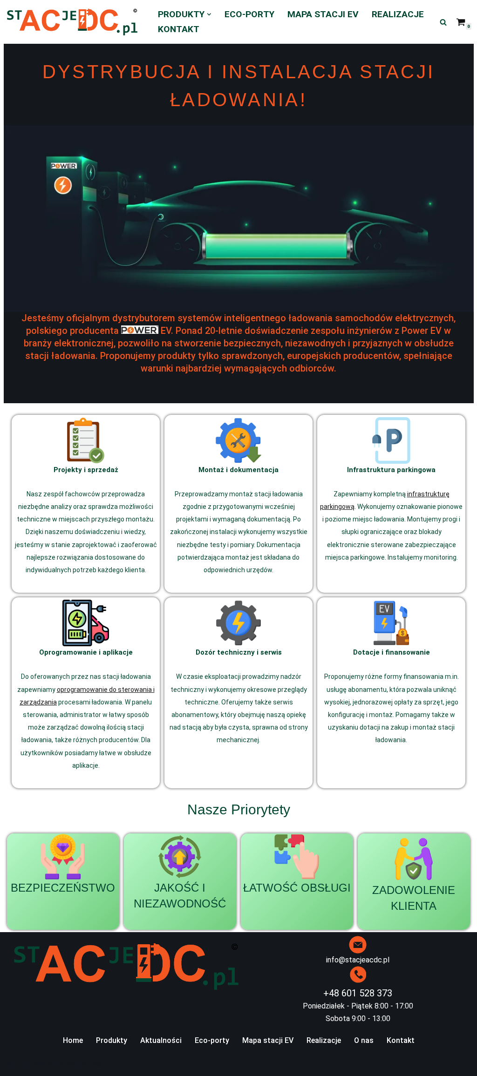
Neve (15, 1064)
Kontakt (178, 29)
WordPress (85, 1064)
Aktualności (161, 1040)
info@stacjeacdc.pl (357, 959)
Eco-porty (249, 14)
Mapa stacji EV (323, 14)
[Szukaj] (443, 22)
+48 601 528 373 (357, 993)
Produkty (111, 1040)
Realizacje (398, 14)
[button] (209, 14)
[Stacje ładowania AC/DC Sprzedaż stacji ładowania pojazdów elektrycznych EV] (74, 21)
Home (73, 1040)
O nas (364, 1040)
